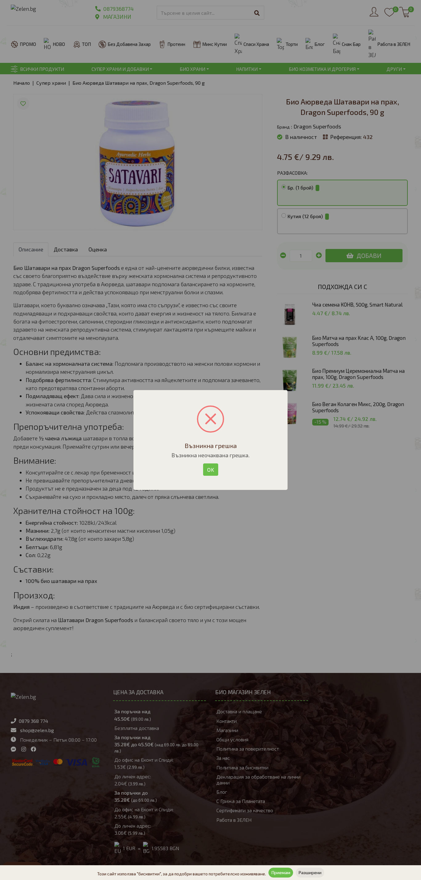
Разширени (309, 872)
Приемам (280, 872)
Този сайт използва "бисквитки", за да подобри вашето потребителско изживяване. (181, 873)
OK (210, 469)
